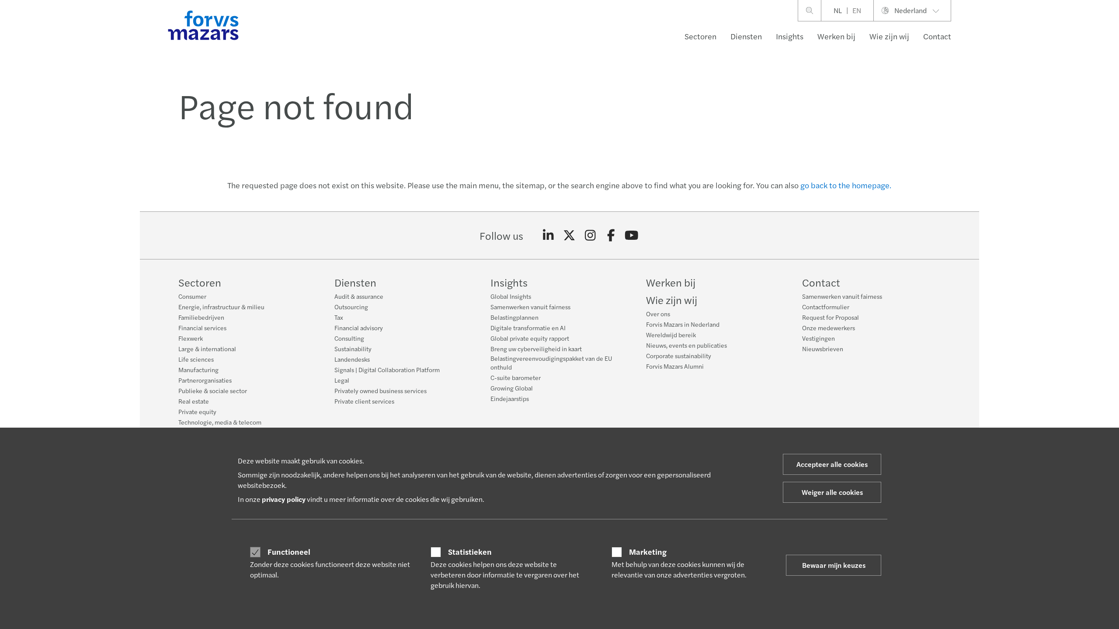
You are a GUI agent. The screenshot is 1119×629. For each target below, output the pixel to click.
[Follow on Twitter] (569, 235)
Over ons (658, 313)
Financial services (202, 327)
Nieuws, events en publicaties (686, 345)
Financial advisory (358, 327)
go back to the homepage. (845, 185)
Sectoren (700, 36)
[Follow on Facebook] (611, 235)
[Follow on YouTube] (631, 235)
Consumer (192, 296)
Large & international (207, 348)
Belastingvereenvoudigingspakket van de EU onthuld (551, 362)
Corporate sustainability (678, 355)
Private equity (197, 411)
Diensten (746, 36)
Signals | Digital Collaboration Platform (387, 369)
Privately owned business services (380, 390)
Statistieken (470, 552)
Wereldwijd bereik (671, 334)
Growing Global (511, 388)
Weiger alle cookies (832, 492)
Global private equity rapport (529, 338)
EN (856, 10)
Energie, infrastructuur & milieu (221, 306)
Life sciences (196, 359)
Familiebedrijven (201, 317)
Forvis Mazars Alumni (675, 366)
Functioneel (289, 552)
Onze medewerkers (828, 327)
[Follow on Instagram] (590, 235)
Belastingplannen (514, 317)
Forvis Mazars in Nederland (682, 324)
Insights (789, 36)
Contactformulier (825, 306)
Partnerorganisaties (205, 380)
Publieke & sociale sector (212, 390)
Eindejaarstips (509, 398)
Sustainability (353, 348)
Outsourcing (351, 306)
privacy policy (284, 499)
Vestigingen (818, 338)
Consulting (349, 338)
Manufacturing (198, 369)
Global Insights (510, 296)
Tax (338, 317)
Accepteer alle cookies (832, 464)
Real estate (193, 401)
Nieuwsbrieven (822, 348)
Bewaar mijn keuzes (833, 565)
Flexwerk (190, 338)
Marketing (648, 552)
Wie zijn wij (889, 36)
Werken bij (836, 36)
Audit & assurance (358, 296)
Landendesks (352, 359)
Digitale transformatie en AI (528, 327)
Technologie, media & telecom (219, 422)
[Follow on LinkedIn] (548, 235)
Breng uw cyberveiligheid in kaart (536, 348)
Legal (341, 380)
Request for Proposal (830, 317)
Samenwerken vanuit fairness (530, 306)
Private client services (364, 401)
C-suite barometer (515, 377)
